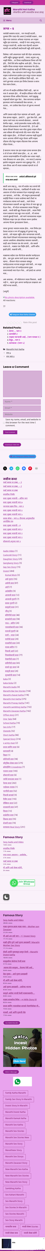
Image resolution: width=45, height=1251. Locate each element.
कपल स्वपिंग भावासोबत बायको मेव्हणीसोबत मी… (21, 1006)
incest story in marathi (16, 1106)
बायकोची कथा (10, 619)
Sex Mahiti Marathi (11, 1023)
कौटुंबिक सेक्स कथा (10, 763)
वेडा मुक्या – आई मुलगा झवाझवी (15, 974)
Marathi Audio (10, 687)
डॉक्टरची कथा (8, 775)
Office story (8, 715)
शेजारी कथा (7, 823)
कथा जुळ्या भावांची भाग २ (12, 533)
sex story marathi (13, 1220)
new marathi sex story (16, 1182)
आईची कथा (9, 583)
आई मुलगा (9, 579)
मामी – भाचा (10, 635)
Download (27, 2)
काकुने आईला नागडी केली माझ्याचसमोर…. (19, 993)
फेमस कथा (7, 783)
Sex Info (7, 727)
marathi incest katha (15, 1112)
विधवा (5, 811)
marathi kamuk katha (15, 1118)
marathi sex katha (14, 1125)
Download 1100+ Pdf (12, 445)
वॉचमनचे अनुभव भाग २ (12, 541)
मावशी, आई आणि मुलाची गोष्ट (14, 1012)
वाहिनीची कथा (10, 663)
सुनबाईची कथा (10, 675)
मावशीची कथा (10, 643)
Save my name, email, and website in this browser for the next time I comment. (23, 422)
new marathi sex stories (17, 1176)
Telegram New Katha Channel (23, 315)
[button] (41, 20)
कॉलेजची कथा (8, 759)
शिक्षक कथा (7, 819)
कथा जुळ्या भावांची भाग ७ (12, 502)
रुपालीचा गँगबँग (9, 494)
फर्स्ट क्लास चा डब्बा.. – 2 (12, 486)
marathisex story (13, 1150)
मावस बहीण (9, 647)
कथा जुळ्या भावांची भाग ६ (12, 510)
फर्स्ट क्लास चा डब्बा (10, 490)
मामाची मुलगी (10, 631)
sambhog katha (13, 1188)
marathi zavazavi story (16, 1163)
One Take (7, 719)
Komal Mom (11, 575)
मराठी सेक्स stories (30, 1227)
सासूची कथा (9, 671)
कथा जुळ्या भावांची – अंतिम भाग (15, 498)
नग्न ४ (8, 353)
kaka (5, 679)
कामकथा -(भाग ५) (16, 343)
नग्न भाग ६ (10, 356)
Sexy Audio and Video (13, 842)
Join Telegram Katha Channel (23, 456)
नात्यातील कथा (10, 1227)
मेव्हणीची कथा (10, 659)
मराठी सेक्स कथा (11, 1233)
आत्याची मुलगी (10, 599)
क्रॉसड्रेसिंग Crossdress (12, 767)
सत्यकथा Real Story (11, 827)
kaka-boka (8, 683)
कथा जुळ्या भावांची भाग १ (12, 537)
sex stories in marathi (16, 1207)
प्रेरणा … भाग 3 (15, 331)
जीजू (7, 611)
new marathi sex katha (16, 1169)
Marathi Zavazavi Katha (14, 711)
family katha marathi (15, 1093)
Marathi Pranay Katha (13, 703)
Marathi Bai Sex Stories (14, 691)
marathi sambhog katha (14, 707)
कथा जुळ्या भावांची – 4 (11, 525)
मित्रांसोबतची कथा (11, 655)
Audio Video (8, 551)
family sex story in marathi (18, 1099)
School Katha (9, 723)
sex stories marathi (14, 1214)
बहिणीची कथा (10, 615)
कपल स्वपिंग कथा (9, 747)
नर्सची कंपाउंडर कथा (10, 779)
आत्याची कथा (10, 595)
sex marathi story (13, 1201)
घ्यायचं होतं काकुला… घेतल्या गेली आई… (18, 968)
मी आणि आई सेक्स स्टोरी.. (13, 868)
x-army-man (9, 743)
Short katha (9, 735)
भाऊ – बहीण (10, 623)
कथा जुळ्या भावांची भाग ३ (12, 529)
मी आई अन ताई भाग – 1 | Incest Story (19, 936)
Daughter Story (10, 559)
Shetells (7, 731)
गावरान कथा (7, 771)
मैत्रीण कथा (7, 799)
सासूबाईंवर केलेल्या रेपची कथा (14, 961)
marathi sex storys (14, 1156)
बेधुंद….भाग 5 (14, 340)
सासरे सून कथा (10, 667)
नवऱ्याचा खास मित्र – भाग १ (13, 506)
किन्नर (5, 755)
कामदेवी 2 (13, 334)
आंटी (7, 587)
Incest (6, 571)
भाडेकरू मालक (9, 787)
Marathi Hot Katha (24, 9)
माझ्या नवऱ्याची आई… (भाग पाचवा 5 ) (24, 337)
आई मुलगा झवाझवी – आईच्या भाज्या (17, 987)
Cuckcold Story (10, 555)
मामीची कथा (9, 639)
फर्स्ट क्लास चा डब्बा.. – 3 (12, 482)
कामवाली (6, 751)
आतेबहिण (9, 591)
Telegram (15, 2)
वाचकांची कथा (8, 807)
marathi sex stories (14, 1131)
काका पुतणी (9, 603)
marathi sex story (13, 1144)
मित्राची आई (9, 651)
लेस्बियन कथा (8, 803)
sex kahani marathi (14, 1195)
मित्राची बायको (8, 795)
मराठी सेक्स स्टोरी (30, 1233)
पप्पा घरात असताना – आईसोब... (15, 855)
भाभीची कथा (8, 791)
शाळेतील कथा (8, 815)
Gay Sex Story (9, 567)
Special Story (9, 739)
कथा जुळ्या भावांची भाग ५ (12, 514)
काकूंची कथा (9, 607)
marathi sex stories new (17, 1137)
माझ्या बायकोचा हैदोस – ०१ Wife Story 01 (20, 1000)
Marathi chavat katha (13, 695)
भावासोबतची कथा (12, 627)
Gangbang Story (11, 563)
